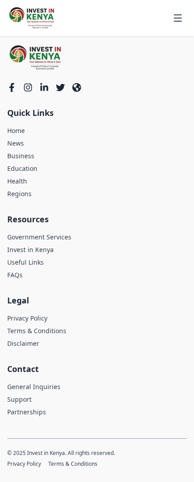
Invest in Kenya (30, 249)
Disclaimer (23, 343)
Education (22, 168)
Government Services (39, 237)
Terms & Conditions (36, 330)
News (15, 143)
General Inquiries (33, 386)
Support (19, 399)
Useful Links (25, 262)
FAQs (15, 275)
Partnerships (26, 412)
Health (17, 181)
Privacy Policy (27, 318)
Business (20, 155)
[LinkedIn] (44, 87)
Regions (19, 193)
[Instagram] (27, 87)
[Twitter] (60, 87)
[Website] (76, 87)
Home (16, 130)
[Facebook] (11, 87)
